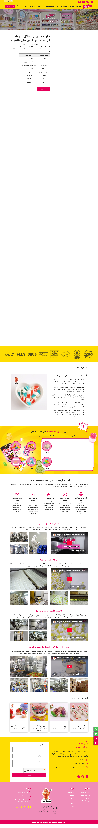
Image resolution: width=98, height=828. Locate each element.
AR (9, 1)
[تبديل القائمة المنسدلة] (61, 6)
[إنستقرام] (83, 2)
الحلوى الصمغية (49, 17)
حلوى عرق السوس (85, 795)
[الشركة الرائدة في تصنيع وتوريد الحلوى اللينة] (88, 6)
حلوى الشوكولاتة (86, 803)
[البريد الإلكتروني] (96, 738)
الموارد (32, 6)
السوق (57, 6)
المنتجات (66, 6)
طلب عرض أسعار (10, 6)
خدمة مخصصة (49, 6)
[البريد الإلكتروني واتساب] (96, 729)
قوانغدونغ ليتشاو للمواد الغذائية (54, 822)
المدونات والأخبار (70, 806)
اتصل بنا (24, 6)
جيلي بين (88, 798)
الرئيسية (69, 21)
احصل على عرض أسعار (43, 88)
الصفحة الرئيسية (75, 6)
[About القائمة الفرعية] (69, 803)
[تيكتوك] (87, 2)
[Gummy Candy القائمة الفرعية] (81, 792)
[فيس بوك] (91, 2)
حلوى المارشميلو (86, 801)
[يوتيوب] (79, 2)
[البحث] (17, 6)
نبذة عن (40, 6)
